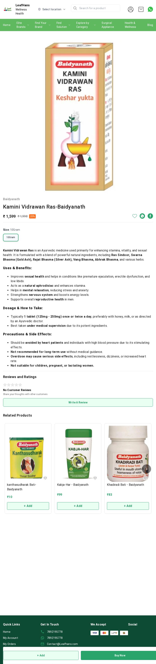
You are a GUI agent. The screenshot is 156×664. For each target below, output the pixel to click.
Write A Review (77, 402)
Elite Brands (21, 24)
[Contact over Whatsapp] (150, 9)
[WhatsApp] (142, 216)
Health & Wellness (130, 24)
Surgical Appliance (108, 24)
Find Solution (62, 24)
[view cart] (141, 9)
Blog (150, 24)
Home (6, 24)
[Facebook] (150, 216)
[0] (141, 9)
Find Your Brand (41, 24)
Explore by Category (82, 24)
